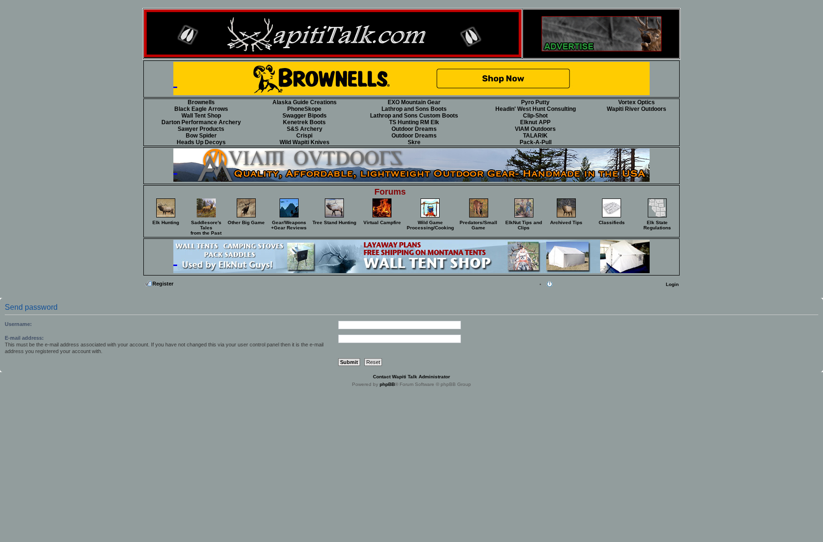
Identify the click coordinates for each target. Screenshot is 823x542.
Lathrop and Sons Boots (414, 109)
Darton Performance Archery (201, 122)
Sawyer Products (201, 129)
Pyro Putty (535, 102)
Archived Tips (566, 222)
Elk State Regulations (657, 225)
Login (672, 284)
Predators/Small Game (478, 225)
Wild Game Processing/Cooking (430, 225)
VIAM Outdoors (535, 129)
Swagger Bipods (304, 115)
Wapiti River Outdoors (636, 109)
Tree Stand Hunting (334, 222)
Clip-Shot (535, 115)
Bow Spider (201, 135)
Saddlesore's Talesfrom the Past (206, 228)
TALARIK (535, 135)
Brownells (201, 102)
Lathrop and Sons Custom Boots (414, 115)
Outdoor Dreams (414, 129)
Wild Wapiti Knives (305, 142)
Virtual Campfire (382, 222)
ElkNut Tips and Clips (523, 225)
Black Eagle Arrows (201, 109)
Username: (18, 324)
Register (162, 283)
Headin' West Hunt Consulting (535, 109)
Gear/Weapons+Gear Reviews (289, 225)
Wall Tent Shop (201, 115)
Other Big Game (246, 222)
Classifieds (612, 222)
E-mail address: (24, 338)
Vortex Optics (636, 102)
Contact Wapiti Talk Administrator (411, 376)
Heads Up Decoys (201, 142)
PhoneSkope (304, 109)
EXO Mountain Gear (414, 102)
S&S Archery (304, 129)
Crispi (304, 135)
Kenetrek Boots (304, 122)
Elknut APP (535, 122)
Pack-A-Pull (536, 142)
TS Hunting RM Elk (414, 122)
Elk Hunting (165, 222)
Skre (414, 142)
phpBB (387, 384)
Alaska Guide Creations (304, 102)
